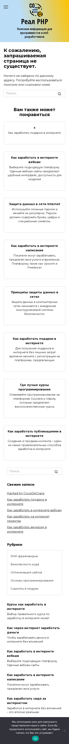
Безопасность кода (25, 564)
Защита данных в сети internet (34, 204)
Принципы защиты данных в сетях (34, 294)
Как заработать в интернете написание (34, 248)
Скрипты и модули (24, 588)
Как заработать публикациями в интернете (34, 434)
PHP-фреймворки (24, 556)
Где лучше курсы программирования (34, 387)
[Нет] (64, 730)
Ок (35, 738)
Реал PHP (34, 21)
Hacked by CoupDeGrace (26, 493)
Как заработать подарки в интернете (34, 341)
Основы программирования (32, 580)
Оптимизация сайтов (26, 572)
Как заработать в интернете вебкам (34, 160)
